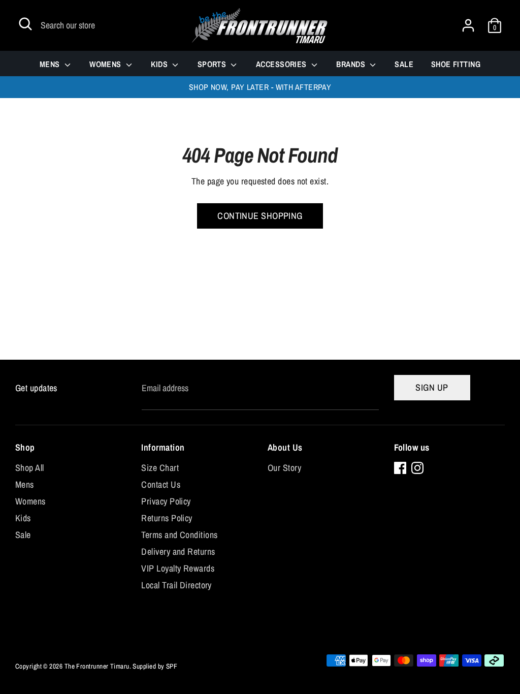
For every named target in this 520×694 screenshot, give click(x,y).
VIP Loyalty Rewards (177, 568)
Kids (160, 64)
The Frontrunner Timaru (96, 666)
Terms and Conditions (179, 534)
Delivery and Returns (178, 551)
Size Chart (160, 467)
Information (162, 447)
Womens (106, 64)
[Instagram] (417, 468)
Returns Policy (166, 518)
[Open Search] (25, 24)
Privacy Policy (165, 501)
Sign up (431, 387)
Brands (351, 64)
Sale (404, 64)
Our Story (284, 467)
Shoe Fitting (455, 64)
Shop (25, 447)
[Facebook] (400, 468)
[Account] (468, 22)
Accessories (282, 64)
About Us (285, 447)
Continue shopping (260, 215)
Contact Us (160, 484)
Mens (51, 64)
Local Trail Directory (176, 585)
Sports (213, 64)
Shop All (29, 467)
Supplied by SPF (155, 666)
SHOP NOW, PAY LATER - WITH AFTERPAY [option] (260, 87)
